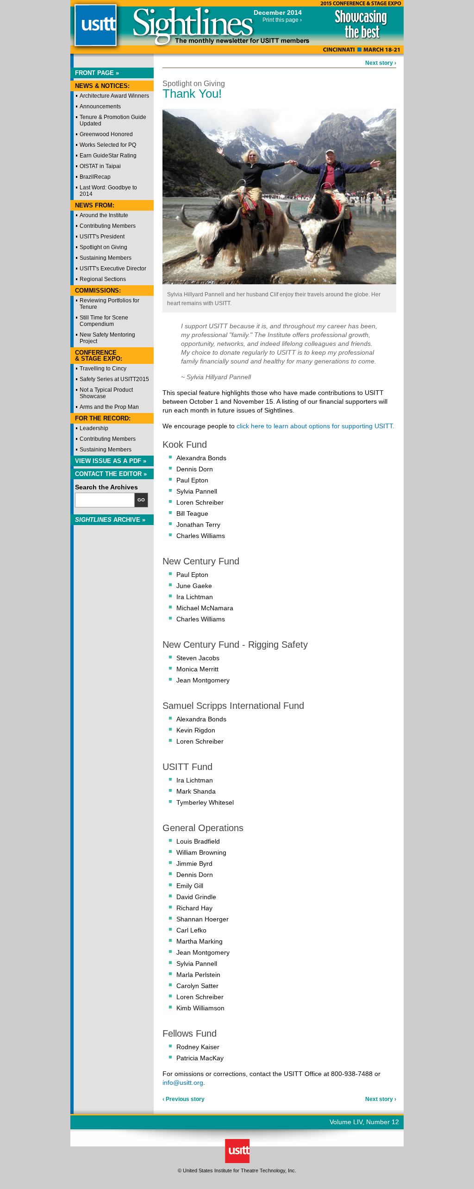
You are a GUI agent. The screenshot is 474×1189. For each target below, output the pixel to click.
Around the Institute (104, 215)
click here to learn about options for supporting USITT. (315, 426)
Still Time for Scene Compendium (104, 320)
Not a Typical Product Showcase (106, 393)
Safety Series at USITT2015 (114, 379)
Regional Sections (103, 279)
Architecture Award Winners (114, 96)
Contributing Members (108, 226)
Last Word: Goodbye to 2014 (108, 190)
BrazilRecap (95, 177)
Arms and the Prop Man (109, 407)
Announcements (100, 106)
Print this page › (282, 20)
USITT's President (102, 236)
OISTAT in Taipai (100, 166)
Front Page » (97, 72)
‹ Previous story (183, 1099)
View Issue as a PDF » (110, 460)
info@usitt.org (182, 1082)
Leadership (94, 428)
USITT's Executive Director (113, 268)
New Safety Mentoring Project (107, 338)
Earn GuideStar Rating (108, 155)
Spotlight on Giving (103, 247)
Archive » (110, 519)
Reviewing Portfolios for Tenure (109, 303)
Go (141, 499)
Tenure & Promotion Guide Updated (113, 120)
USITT (95, 29)
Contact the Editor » (111, 473)
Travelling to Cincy (103, 368)
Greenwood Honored (106, 134)
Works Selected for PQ (108, 145)
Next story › (380, 63)
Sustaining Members (105, 258)
